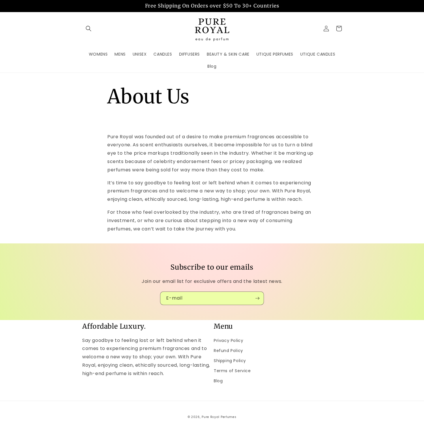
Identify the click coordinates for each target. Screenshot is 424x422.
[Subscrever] (257, 298)
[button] (88, 28)
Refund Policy (228, 350)
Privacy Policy (228, 340)
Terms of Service (232, 371)
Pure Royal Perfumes (219, 417)
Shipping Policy (230, 361)
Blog (218, 381)
